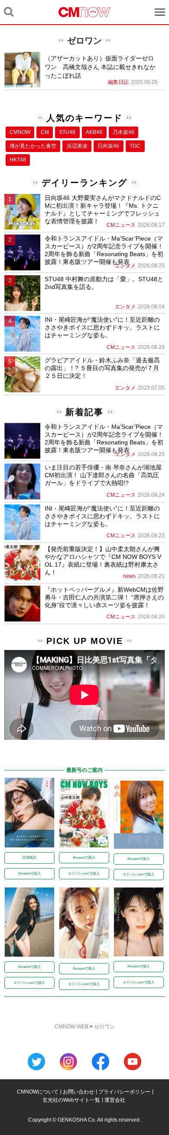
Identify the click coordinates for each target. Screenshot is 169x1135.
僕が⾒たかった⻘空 (33, 146)
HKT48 (18, 160)
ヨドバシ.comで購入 (84, 873)
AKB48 (94, 132)
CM (45, 132)
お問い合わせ (78, 1092)
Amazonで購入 (29, 873)
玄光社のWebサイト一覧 (71, 1100)
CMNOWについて (37, 1092)
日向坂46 (108, 146)
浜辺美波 (77, 146)
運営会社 (114, 1100)
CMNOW (20, 132)
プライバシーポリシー (124, 1092)
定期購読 (29, 857)
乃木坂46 (123, 132)
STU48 (67, 132)
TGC (135, 146)
